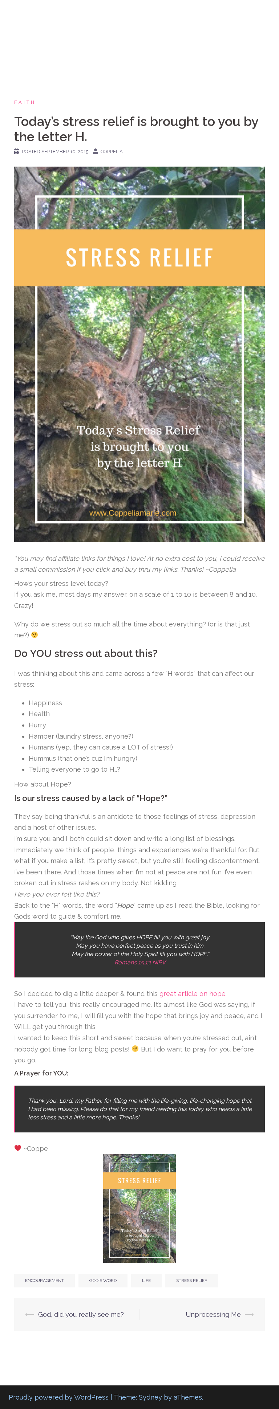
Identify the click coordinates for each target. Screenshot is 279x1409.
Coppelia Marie (52, 14)
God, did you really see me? (81, 1314)
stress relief (191, 1280)
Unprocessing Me (213, 1314)
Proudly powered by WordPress (59, 1397)
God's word (103, 1280)
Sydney (150, 1397)
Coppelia (112, 151)
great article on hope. (194, 993)
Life (146, 1280)
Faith (25, 102)
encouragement (44, 1280)
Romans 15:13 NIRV (140, 962)
